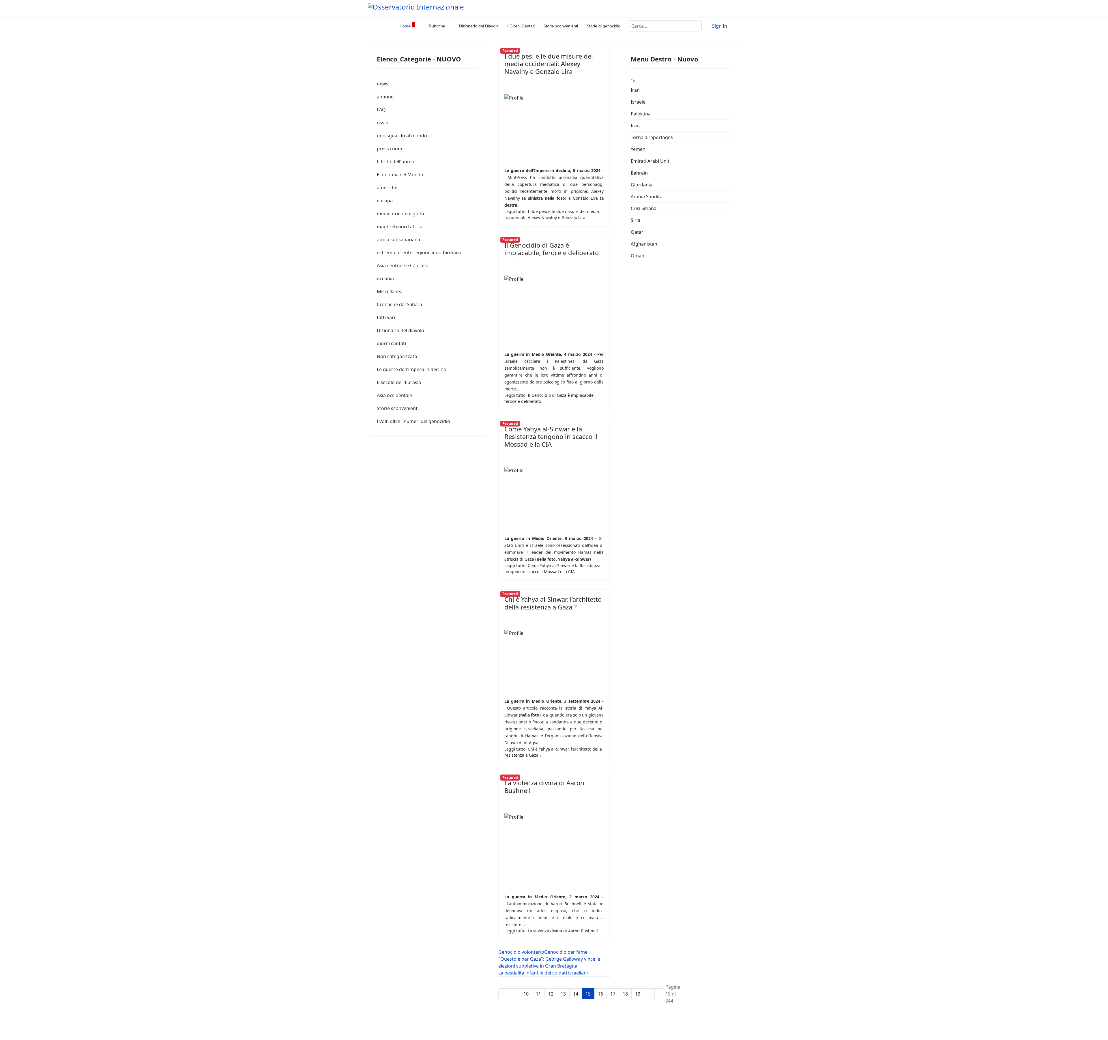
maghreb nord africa (399, 226)
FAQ (381, 109)
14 (575, 994)
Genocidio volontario (521, 952)
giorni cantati (391, 343)
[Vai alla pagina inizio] (503, 993)
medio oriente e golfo (400, 213)
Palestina (641, 114)
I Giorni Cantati (521, 26)
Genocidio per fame (565, 952)
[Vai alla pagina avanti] (649, 993)
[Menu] (736, 26)
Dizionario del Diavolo (479, 26)
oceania (385, 278)
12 (550, 994)
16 (600, 994)
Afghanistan (644, 244)
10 (526, 994)
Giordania (641, 185)
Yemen (638, 149)
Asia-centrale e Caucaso (402, 265)
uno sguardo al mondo (402, 135)
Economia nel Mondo (400, 174)
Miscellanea (390, 291)
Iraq (635, 125)
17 (612, 994)
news (382, 84)
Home (405, 26)
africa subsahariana (398, 239)
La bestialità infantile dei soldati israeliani (543, 973)
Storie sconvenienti (560, 26)
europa (385, 200)
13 (563, 994)
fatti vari (386, 317)
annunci (385, 96)
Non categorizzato (397, 356)
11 (538, 994)
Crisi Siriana (643, 208)
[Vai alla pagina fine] (659, 993)
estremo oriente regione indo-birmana (419, 252)
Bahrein (639, 173)
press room (389, 148)
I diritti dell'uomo (395, 161)
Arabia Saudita (646, 196)
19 (637, 994)
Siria (635, 220)
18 (625, 994)
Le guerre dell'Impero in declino (411, 369)
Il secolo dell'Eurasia (399, 382)
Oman (637, 255)
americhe (387, 187)
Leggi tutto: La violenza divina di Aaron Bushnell (551, 931)
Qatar (637, 232)
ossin (382, 122)
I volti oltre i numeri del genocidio (413, 421)
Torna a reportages (652, 137)
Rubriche (437, 26)
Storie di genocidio (603, 26)
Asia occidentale (394, 395)
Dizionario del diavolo (400, 330)
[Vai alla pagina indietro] (514, 993)
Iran (635, 90)
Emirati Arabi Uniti (651, 161)
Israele (638, 102)
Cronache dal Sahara (399, 304)
